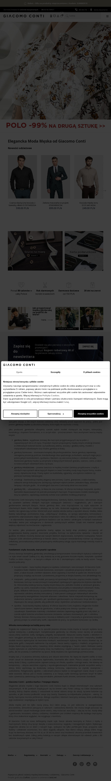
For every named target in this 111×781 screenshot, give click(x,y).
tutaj (66, 402)
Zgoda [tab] (19, 372)
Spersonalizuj (54, 414)
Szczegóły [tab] (56, 372)
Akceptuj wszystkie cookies (91, 414)
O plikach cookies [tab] (91, 372)
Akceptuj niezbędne (20, 414)
